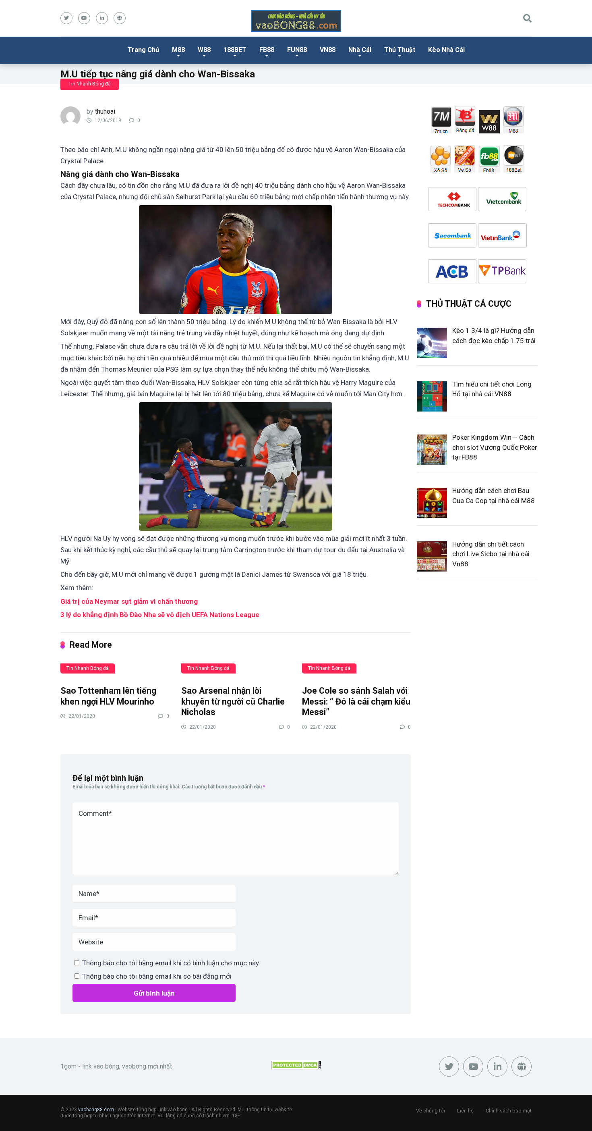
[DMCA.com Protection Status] (296, 1067)
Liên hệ (465, 1111)
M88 (178, 50)
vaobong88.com (96, 1109)
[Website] (120, 18)
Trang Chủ (143, 50)
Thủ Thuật (399, 50)
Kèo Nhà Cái (446, 50)
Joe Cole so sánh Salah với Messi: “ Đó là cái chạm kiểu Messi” (356, 701)
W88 (204, 50)
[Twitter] (66, 18)
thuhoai (105, 111)
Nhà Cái (359, 50)
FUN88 (297, 50)
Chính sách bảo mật (509, 1111)
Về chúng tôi (430, 1111)
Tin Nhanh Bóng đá (89, 84)
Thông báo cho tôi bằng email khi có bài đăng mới (157, 976)
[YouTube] (84, 18)
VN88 (327, 50)
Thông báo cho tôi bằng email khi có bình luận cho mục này (170, 963)
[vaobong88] (296, 21)
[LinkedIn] (102, 18)
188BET (235, 50)
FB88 (266, 50)
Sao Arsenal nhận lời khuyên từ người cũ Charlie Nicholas (233, 701)
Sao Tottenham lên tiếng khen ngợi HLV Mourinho (108, 696)
